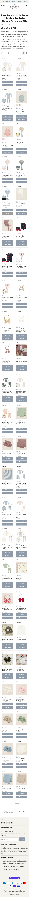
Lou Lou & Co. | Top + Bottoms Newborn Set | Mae (21, 516)
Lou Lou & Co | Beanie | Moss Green (7, 640)
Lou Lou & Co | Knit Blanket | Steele (6, 789)
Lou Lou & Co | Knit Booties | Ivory (6, 699)
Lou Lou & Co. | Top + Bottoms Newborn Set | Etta (21, 547)
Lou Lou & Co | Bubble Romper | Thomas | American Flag (21, 236)
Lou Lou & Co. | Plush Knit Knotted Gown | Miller (7, 205)
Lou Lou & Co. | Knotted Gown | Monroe (21, 267)
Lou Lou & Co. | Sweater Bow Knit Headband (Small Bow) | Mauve (7, 361)
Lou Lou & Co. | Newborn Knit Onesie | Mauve (21, 361)
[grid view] (23, 53)
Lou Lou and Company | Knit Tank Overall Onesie (21, 111)
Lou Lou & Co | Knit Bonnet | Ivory (20, 204)
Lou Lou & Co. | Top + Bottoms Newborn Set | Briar (7, 424)
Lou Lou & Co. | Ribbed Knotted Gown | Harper (7, 174)
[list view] (26, 53)
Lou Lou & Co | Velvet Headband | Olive (7, 670)
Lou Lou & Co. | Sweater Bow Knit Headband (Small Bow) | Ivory (21, 330)
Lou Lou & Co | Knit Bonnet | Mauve (6, 235)
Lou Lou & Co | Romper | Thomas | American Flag (7, 268)
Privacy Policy (22, 891)
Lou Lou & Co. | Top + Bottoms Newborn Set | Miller (7, 516)
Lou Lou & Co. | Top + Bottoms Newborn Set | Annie (7, 547)
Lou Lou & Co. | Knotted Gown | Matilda (21, 141)
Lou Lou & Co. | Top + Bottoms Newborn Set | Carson (7, 578)
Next (16, 803)
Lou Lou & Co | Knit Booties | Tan (6, 729)
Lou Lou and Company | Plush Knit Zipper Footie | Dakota (21, 77)
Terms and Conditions (13, 891)
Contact (5, 891)
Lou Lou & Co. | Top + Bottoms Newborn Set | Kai (7, 393)
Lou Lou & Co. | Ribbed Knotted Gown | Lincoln (21, 174)
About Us (24, 890)
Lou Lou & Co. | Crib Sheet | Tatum (6, 484)
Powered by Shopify (14, 894)
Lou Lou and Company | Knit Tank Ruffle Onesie (7, 144)
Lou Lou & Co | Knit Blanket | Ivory (20, 759)
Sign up (22, 839)
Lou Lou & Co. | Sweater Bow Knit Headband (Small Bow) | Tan (21, 299)
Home (2, 24)
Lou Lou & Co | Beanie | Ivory (21, 640)
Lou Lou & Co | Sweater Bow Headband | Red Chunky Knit (21, 610)
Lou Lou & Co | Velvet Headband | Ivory (21, 670)
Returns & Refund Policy (16, 890)
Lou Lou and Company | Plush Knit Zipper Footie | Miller (7, 108)
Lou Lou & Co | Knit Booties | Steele (6, 759)
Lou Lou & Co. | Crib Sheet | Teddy (20, 577)
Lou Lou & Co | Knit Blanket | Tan (20, 789)
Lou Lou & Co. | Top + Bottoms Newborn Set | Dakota (7, 77)
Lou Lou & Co (4, 79)
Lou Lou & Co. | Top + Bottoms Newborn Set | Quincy (21, 393)
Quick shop (7, 82)
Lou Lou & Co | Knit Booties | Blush (20, 699)
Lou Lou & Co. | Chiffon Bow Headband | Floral (7, 329)
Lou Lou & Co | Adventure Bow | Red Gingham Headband (7, 610)
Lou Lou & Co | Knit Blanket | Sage (20, 423)
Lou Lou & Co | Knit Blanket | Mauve (20, 454)
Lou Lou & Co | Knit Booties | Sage (20, 729)
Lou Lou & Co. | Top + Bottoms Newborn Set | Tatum (21, 485)
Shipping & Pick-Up (5, 890)
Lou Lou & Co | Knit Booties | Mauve (6, 454)
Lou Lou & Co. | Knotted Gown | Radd (7, 298)
